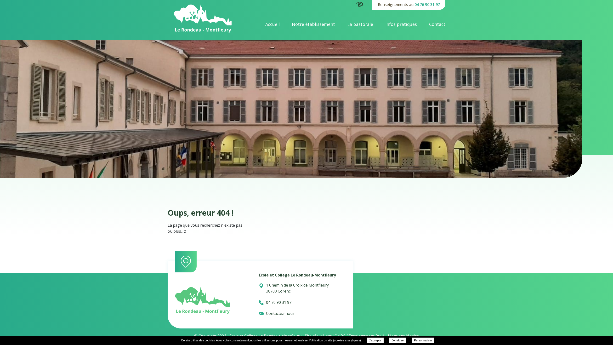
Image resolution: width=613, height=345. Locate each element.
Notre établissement (313, 24)
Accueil (272, 24)
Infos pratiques (401, 24)
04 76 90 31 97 (427, 4)
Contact (437, 24)
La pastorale (360, 24)
